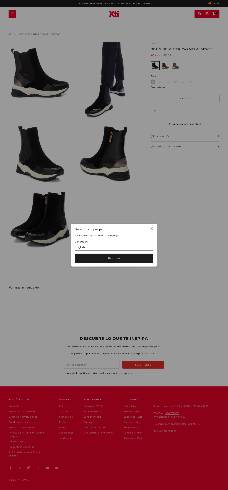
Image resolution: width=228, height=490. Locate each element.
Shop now (114, 258)
